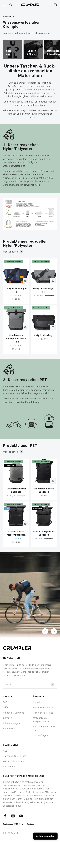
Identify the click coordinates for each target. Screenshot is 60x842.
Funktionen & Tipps (43, 713)
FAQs (5, 702)
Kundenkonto (10, 728)
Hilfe (5, 707)
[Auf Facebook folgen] (5, 816)
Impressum (9, 766)
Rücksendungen (11, 723)
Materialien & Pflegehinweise (41, 720)
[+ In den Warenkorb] (25, 280)
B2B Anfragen (40, 735)
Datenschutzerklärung (14, 756)
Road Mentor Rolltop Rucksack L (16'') (16, 338)
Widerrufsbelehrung (13, 761)
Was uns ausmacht (43, 707)
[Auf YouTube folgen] (21, 816)
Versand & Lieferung (13, 713)
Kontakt (37, 702)
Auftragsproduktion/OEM (44, 728)
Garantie (7, 718)
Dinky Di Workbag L (44, 335)
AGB (5, 751)
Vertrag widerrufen (45, 836)
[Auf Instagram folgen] (13, 816)
